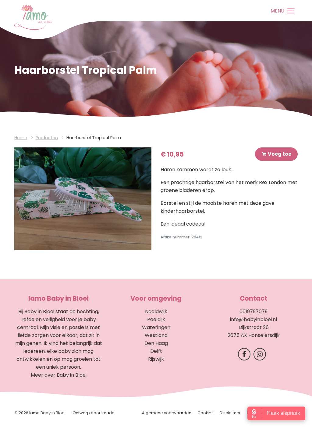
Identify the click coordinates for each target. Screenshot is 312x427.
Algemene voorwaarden (166, 412)
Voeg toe (279, 153)
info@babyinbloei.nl (253, 319)
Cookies (205, 412)
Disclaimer (230, 412)
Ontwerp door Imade (94, 412)
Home (20, 138)
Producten (47, 138)
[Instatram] (261, 355)
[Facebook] (246, 355)
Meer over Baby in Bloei (59, 374)
